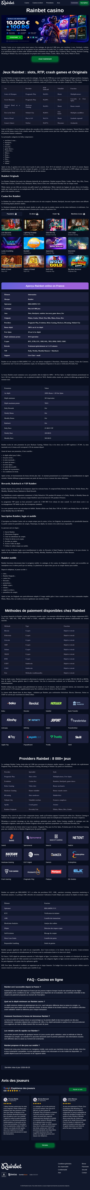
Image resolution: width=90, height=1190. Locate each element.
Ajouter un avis (77, 1089)
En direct (33, 214)
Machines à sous (76, 214)
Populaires (10, 214)
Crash (55, 214)
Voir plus (45, 1145)
